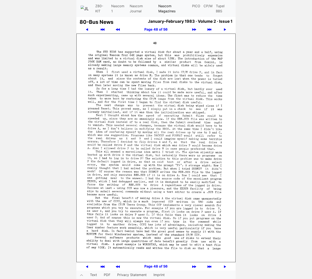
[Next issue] (194, 29)
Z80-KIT (99, 8)
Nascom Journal (136, 8)
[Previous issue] (118, 29)
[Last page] (209, 29)
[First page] (102, 29)
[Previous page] (87, 29)
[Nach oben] (81, 275)
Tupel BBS (220, 8)
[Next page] (225, 29)
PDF (107, 275)
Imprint (159, 275)
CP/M (208, 6)
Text (93, 275)
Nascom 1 (117, 8)
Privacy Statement (132, 275)
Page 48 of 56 (156, 29)
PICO (196, 6)
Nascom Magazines (167, 8)
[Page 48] (156, 147)
